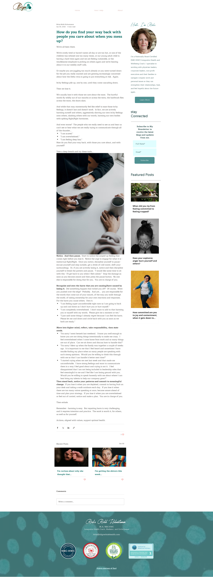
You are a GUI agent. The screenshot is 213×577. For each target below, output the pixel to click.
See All (121, 443)
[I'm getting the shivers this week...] (109, 457)
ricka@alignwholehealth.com (106, 534)
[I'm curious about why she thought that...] (71, 457)
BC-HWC (110, 526)
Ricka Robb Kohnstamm (105, 521)
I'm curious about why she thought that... (70, 472)
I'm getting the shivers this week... (108, 472)
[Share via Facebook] (57, 428)
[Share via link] (74, 428)
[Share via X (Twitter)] (63, 428)
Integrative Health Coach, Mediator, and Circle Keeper (106, 529)
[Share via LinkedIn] (68, 428)
